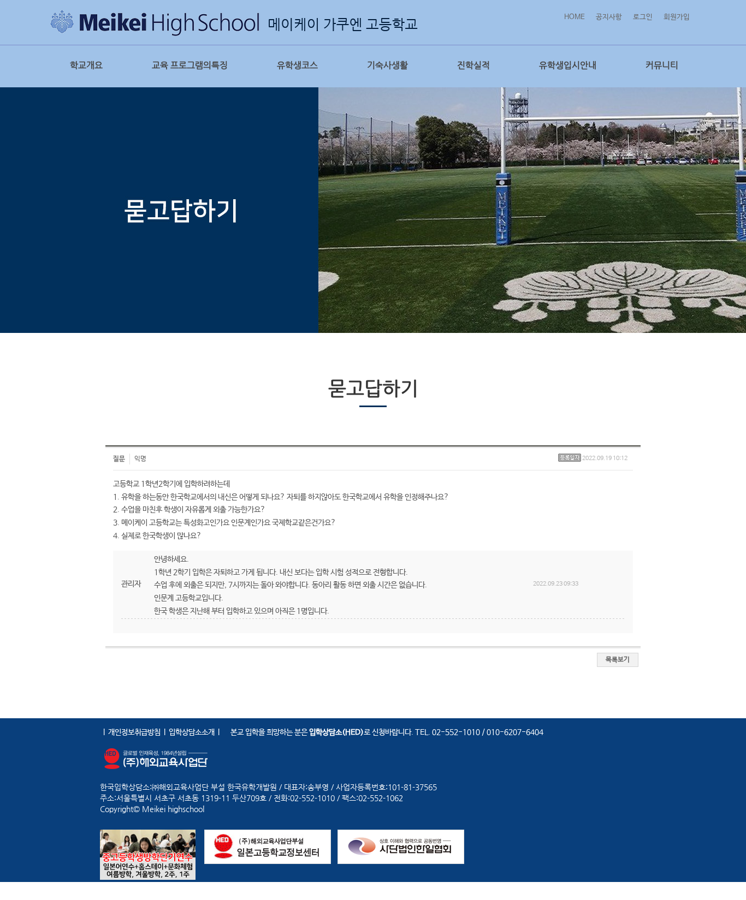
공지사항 (609, 17)
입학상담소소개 (192, 732)
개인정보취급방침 (134, 732)
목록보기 (618, 660)
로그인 (643, 17)
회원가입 (677, 17)
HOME (574, 17)
